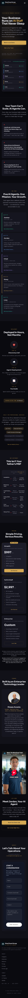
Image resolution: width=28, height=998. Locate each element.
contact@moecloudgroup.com (14, 855)
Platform (4, 961)
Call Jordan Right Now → (14, 828)
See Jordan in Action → (9, 249)
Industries (4, 959)
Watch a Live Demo (9, 42)
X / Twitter (4, 978)
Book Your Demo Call (14, 822)
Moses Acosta (14, 707)
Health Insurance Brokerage (14, 432)
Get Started (14, 570)
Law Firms (8, 428)
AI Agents (4, 956)
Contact (4, 966)
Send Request (14, 924)
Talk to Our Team (9, 48)
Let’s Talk (14, 643)
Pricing (3, 964)
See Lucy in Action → (8, 311)
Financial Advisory (18, 428)
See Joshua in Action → (9, 229)
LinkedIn (4, 975)
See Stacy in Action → (9, 290)
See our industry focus (14, 444)
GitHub (3, 980)
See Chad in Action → (8, 270)
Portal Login (5, 968)
